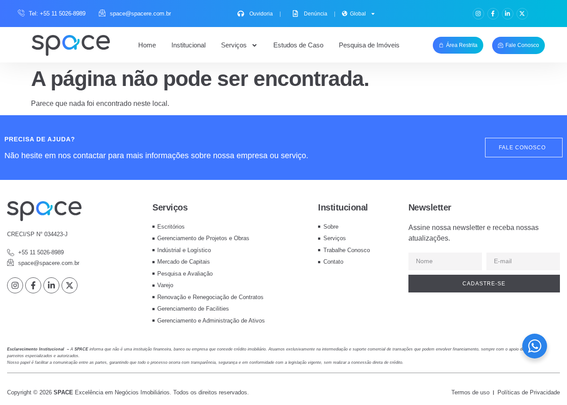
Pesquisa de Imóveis (369, 45)
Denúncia (319, 14)
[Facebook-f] (493, 13)
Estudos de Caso (298, 45)
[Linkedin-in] (507, 13)
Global (358, 14)
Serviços (234, 45)
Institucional (188, 45)
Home (147, 45)
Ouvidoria (265, 14)
